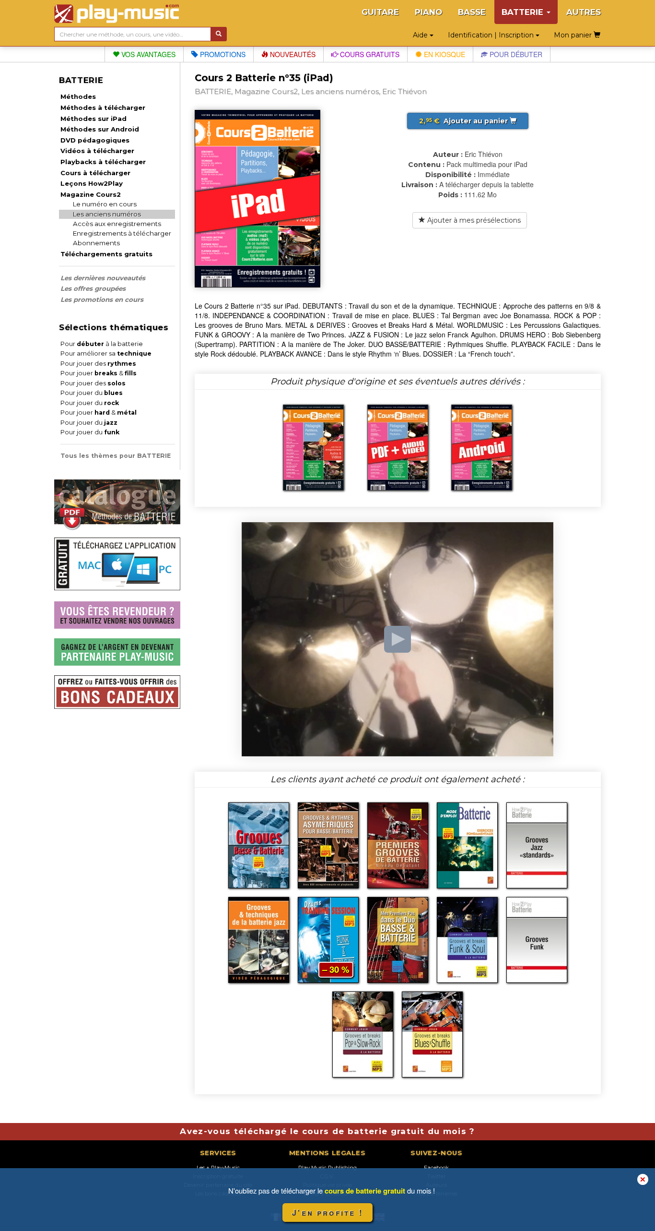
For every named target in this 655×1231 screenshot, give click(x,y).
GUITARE (380, 12)
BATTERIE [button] (524, 12)
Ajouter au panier (464, 121)
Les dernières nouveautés (102, 278)
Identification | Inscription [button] (492, 35)
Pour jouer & (98, 373)
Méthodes (78, 96)
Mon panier (574, 35)
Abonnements (96, 243)
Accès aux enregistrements (117, 223)
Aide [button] (421, 35)
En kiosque (443, 54)
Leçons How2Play (91, 183)
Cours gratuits (368, 54)
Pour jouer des (98, 363)
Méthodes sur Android (99, 129)
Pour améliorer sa (106, 353)
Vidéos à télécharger (97, 151)
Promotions (222, 54)
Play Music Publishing (327, 1167)
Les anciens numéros (107, 214)
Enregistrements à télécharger (122, 233)
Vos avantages (147, 54)
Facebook (436, 1167)
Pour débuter (515, 54)
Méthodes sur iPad (93, 118)
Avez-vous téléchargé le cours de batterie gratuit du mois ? (327, 1131)
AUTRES (583, 12)
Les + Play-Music (218, 1167)
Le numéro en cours (105, 204)
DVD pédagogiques (94, 140)
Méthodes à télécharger (102, 107)
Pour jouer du (91, 392)
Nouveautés (292, 54)
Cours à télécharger (95, 173)
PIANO (428, 12)
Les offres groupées (93, 288)
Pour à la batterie (101, 343)
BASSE (472, 12)
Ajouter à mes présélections (473, 220)
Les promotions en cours (101, 299)
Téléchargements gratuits (106, 254)
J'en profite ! (327, 1212)
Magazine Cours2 (90, 194)
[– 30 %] (328, 939)
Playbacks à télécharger (103, 162)
